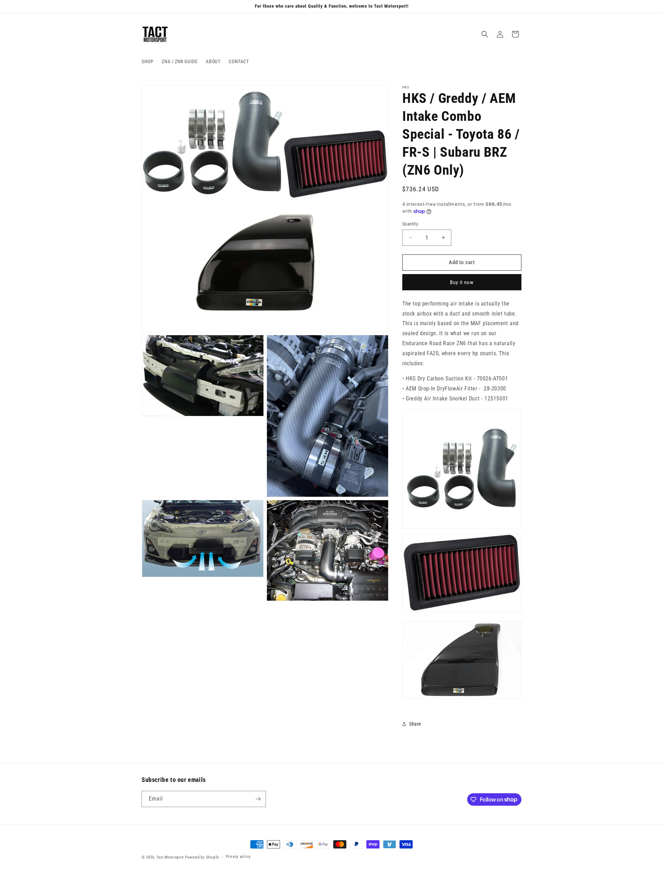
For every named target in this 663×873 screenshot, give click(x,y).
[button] (484, 34)
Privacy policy (238, 856)
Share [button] (415, 724)
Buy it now (462, 282)
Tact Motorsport (170, 857)
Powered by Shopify (202, 857)
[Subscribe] (258, 799)
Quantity (410, 223)
